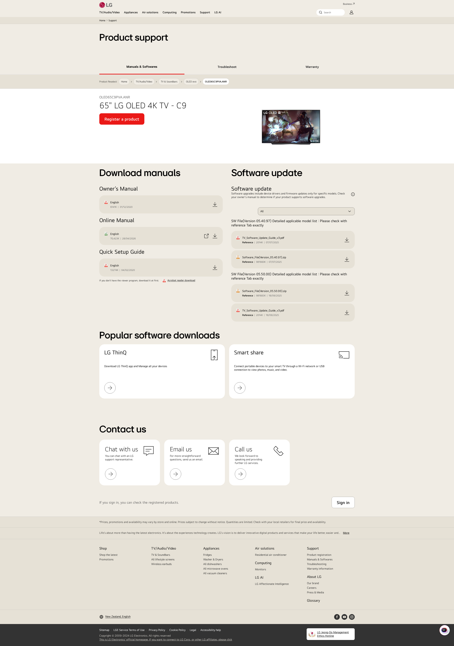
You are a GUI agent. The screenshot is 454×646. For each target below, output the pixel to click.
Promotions (188, 12)
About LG (314, 577)
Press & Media (315, 592)
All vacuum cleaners (215, 573)
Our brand (313, 583)
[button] (330, 12)
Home (102, 20)
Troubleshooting (316, 564)
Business (347, 3)
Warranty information (320, 568)
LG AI (217, 12)
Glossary (313, 600)
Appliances (131, 12)
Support (205, 12)
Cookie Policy (177, 630)
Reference (247, 242)
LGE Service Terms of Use (129, 630)
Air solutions (150, 12)
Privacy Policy (157, 630)
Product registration (319, 554)
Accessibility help (210, 630)
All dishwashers (212, 564)
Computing (170, 12)
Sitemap (104, 630)
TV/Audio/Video (109, 12)
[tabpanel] (227, 241)
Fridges (207, 554)
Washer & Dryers (213, 559)
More (346, 532)
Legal (193, 630)
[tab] (141, 67)
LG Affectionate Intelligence (272, 584)
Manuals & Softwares (320, 559)
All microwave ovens (215, 568)
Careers (311, 587)
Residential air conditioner (271, 554)
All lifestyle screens (163, 559)
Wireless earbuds (161, 564)
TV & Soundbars (160, 554)
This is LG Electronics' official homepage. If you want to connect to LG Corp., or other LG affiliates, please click (165, 639)
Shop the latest (108, 554)
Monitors (260, 569)
